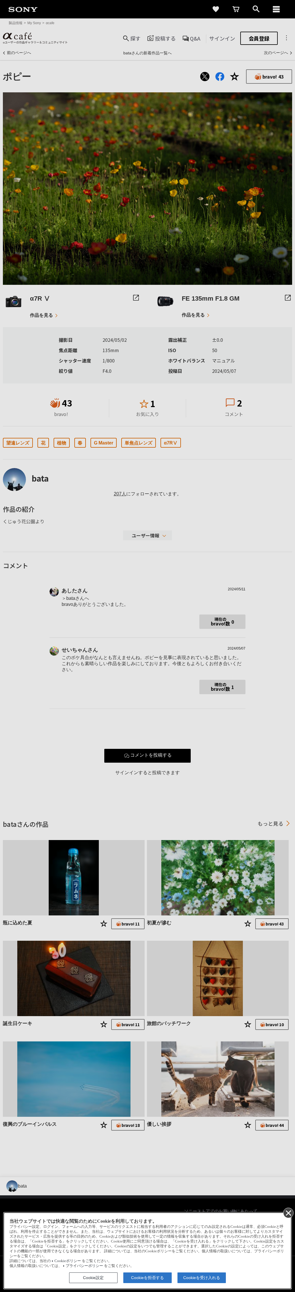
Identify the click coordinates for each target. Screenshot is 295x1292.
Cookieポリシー (67, 1261)
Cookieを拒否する (147, 1277)
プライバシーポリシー (84, 1266)
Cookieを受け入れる (201, 1277)
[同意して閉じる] (288, 1212)
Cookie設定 (93, 1277)
